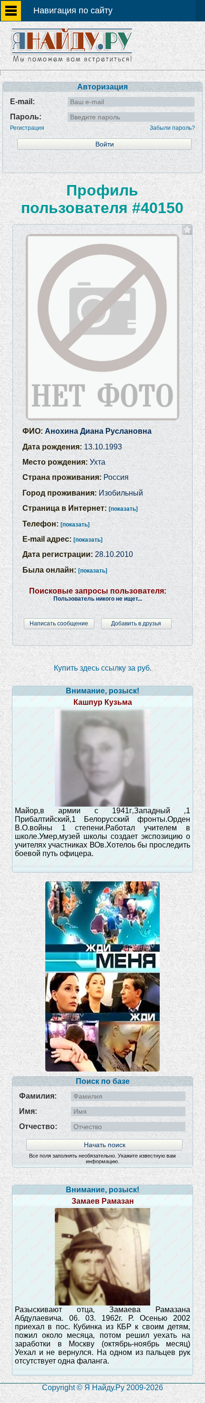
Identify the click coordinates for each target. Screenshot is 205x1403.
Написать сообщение (59, 623)
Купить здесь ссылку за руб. (103, 668)
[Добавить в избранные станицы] (187, 229)
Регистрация (27, 128)
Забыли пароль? (172, 128)
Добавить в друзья (136, 623)
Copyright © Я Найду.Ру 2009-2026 (102, 1388)
